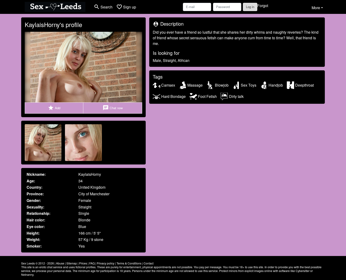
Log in (250, 6)
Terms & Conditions (129, 263)
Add (54, 108)
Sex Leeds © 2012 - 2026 (37, 263)
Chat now (113, 108)
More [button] (316, 7)
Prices (83, 263)
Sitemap (71, 263)
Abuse (60, 263)
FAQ (92, 263)
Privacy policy (105, 263)
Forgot (262, 5)
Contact (148, 263)
